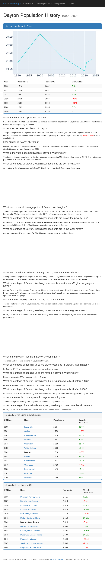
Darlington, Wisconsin (29, 526)
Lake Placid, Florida (28, 505)
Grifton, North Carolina (30, 530)
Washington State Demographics (51, 3)
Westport (28, 477)
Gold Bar (28, 473)
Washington (15, 3)
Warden (27, 439)
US (5, 3)
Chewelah (28, 444)
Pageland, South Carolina (31, 547)
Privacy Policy (57, 559)
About (71, 3)
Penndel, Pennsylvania (30, 497)
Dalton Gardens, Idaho (30, 518)
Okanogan (28, 465)
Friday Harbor (30, 435)
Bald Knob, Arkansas (29, 514)
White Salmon (30, 448)
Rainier (27, 456)
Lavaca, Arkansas (28, 509)
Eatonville (28, 427)
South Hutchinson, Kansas (31, 543)
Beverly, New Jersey (29, 501)
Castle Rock (29, 461)
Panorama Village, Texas (31, 535)
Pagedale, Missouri (28, 539)
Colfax (27, 431)
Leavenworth (30, 469)
